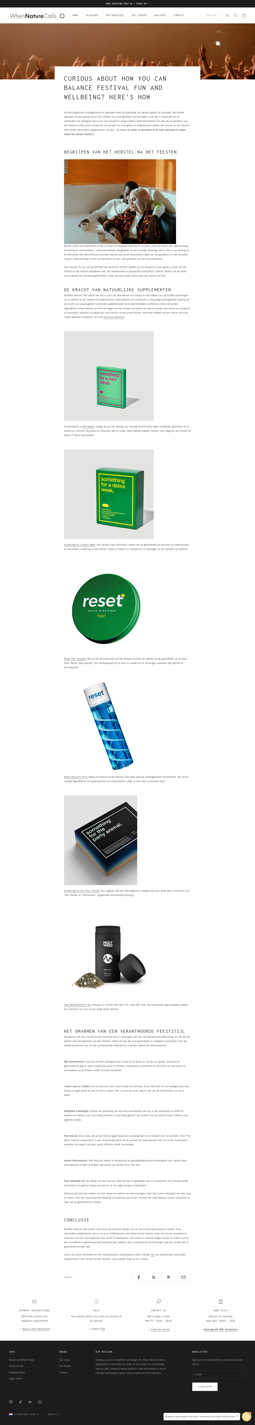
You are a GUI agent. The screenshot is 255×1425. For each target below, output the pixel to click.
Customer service (160, 1329)
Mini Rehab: (88, 427)
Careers (63, 1372)
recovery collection (114, 317)
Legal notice (15, 1379)
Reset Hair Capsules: (75, 659)
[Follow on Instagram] (11, 1402)
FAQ (102, 1329)
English (211, 15)
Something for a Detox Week (79, 545)
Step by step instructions (36, 1329)
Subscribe (205, 1387)
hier (153, 1255)
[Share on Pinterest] (168, 1277)
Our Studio (65, 1366)
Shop (75, 15)
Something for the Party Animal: (81, 891)
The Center (139, 15)
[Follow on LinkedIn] (30, 1402)
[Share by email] (183, 1277)
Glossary (92, 15)
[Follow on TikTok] (20, 1402)
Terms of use (16, 1366)
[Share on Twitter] (153, 1277)
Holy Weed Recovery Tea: (77, 1005)
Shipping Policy (17, 1372)
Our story (64, 1360)
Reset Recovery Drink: (76, 777)
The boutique (115, 15)
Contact (179, 15)
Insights (160, 15)
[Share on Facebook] (138, 1277)
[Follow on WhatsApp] (40, 1402)
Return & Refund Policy (21, 1360)
